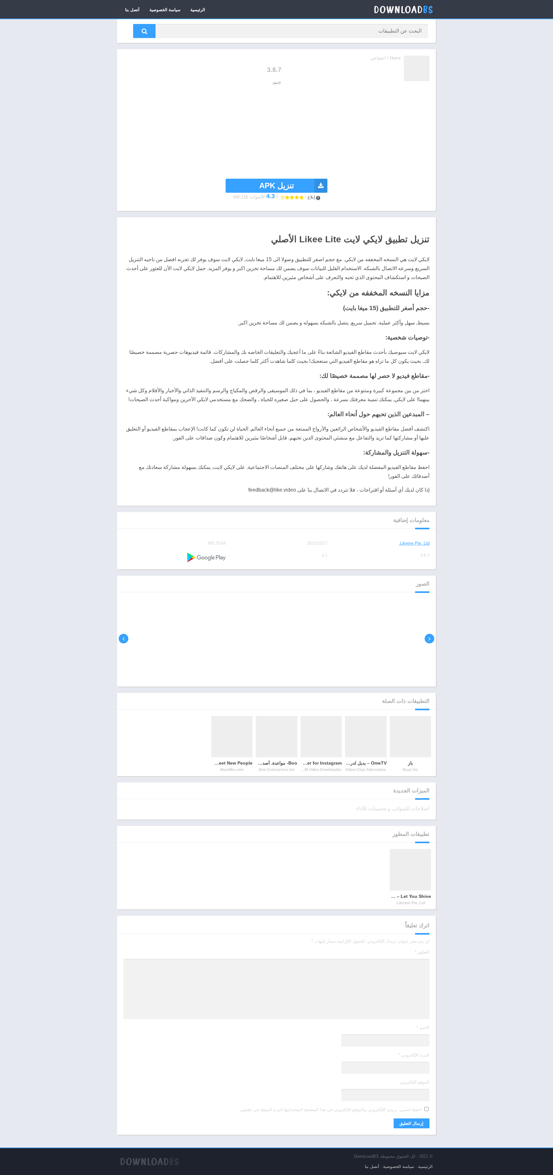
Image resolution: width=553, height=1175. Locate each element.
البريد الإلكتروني (413, 1055)
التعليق (422, 952)
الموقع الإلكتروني (414, 1082)
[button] (144, 31)
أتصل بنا (132, 9)
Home (395, 58)
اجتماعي (378, 58)
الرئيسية (197, 9)
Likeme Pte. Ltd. (414, 543)
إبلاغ (311, 197)
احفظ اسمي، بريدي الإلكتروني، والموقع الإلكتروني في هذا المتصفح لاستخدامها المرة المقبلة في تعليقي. (330, 1109)
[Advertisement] (276, 130)
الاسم (423, 1027)
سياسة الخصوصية (164, 9)
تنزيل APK (276, 185)
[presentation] (429, 638)
